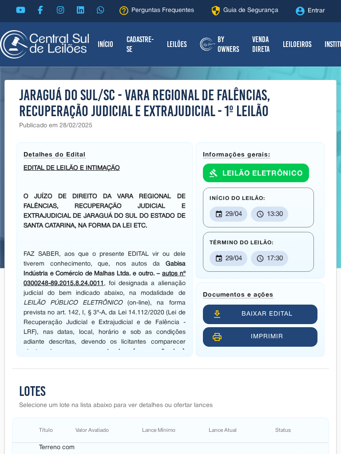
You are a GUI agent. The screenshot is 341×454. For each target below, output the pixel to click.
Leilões (176, 44)
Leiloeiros (297, 44)
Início (105, 44)
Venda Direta (261, 44)
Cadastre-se (140, 44)
